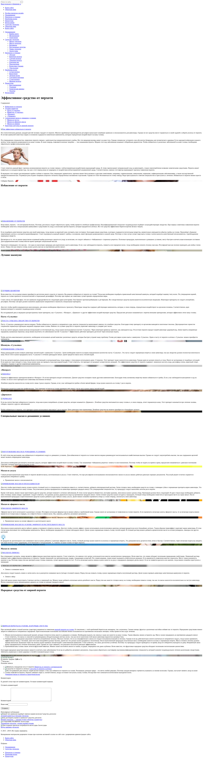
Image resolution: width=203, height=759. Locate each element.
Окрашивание (10, 15)
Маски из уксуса (13, 120)
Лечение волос (14, 76)
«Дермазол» (11, 116)
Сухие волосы (14, 79)
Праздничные (14, 64)
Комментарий (6, 700)
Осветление (13, 38)
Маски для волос (15, 41)
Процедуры (9, 21)
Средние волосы (15, 58)
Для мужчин (13, 68)
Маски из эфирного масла (16, 122)
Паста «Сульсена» (13, 110)
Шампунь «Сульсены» (15, 112)
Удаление (12, 87)
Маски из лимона (13, 124)
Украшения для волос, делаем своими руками (17, 723)
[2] (4, 657)
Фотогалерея (9, 23)
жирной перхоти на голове (64, 629)
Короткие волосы (15, 57)
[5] (12, 657)
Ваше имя (4, 704)
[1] (2, 657)
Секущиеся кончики (16, 77)
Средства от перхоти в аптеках (40, 669)
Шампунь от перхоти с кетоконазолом (48, 667)
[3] (7, 657)
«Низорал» (11, 114)
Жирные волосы (15, 81)
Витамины (13, 45)
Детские (12, 55)
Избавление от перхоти (13, 107)
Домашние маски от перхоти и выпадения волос (22, 674)
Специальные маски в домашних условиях (20, 118)
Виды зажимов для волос (10, 727)
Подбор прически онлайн (14, 13)
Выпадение (13, 74)
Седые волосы (14, 72)
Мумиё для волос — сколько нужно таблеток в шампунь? (21, 719)
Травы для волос (15, 49)
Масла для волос (15, 43)
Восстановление (15, 85)
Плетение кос (14, 62)
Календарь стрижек (16, 66)
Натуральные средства (17, 47)
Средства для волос (12, 24)
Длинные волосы (15, 60)
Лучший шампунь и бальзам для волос (15, 716)
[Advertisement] (64, 204)
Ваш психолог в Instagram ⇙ (11, 4)
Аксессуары (13, 51)
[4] (9, 657)
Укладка (12, 91)
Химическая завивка (16, 89)
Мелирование (14, 36)
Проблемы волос (11, 19)
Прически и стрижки (12, 17)
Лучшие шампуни (11, 108)
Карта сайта (9, 8)
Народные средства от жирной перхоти (19, 126)
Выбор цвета (14, 34)
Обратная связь (10, 9)
